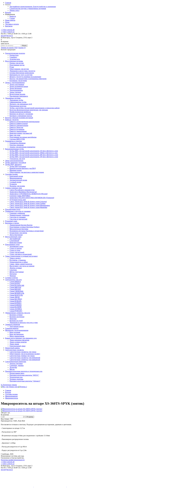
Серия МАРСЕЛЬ (16, 295)
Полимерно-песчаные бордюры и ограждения (27, 231)
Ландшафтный (15, 239)
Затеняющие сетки (16, 246)
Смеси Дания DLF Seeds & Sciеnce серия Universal (28, 201)
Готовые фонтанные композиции (22, 73)
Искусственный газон (13, 237)
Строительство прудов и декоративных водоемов (28, 8)
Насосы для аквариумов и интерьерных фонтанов (28, 79)
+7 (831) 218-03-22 (7, 32)
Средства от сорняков (18, 217)
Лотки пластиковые (17, 84)
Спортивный (14, 241)
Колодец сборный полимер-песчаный (19, 118)
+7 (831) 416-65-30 (7, 30)
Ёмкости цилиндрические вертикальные (24, 121)
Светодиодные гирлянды (14, 350)
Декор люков (14, 344)
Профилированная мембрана (20, 112)
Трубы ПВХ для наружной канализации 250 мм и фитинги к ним (34, 157)
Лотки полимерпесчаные (19, 86)
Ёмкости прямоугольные (19, 123)
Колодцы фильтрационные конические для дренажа (29, 110)
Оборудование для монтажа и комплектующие (27, 172)
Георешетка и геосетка (13, 141)
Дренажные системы (13, 98)
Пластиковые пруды (17, 65)
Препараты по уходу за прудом (21, 75)
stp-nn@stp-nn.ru (7, 36)
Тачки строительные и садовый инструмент (21, 256)
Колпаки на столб (16, 320)
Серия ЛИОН (15, 297)
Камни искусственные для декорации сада (21, 338)
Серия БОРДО (15, 283)
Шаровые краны (16, 170)
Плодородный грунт (12, 209)
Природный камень (12, 348)
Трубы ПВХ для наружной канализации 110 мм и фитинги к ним (34, 151)
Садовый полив (15, 182)
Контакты (8, 26)
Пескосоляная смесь (17, 373)
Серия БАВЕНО (16, 305)
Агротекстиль (15, 59)
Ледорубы (13, 367)
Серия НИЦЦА (15, 281)
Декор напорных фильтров (19, 340)
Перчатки (13, 274)
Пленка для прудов (17, 63)
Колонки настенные (17, 317)
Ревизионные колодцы (18, 106)
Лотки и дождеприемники (15, 82)
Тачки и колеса (15, 258)
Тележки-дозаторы (16, 379)
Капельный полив (16, 176)
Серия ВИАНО (15, 289)
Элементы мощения (12, 324)
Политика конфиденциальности (13, 460)
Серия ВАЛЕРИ (15, 307)
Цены (7, 22)
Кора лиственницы (17, 334)
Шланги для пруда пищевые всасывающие (25, 77)
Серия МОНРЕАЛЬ (17, 293)
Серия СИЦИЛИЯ (16, 291)
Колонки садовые (16, 315)
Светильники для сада (13, 280)
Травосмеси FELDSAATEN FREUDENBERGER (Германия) (32, 198)
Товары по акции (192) (9, 48)
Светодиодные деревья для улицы (22, 356)
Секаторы (13, 270)
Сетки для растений (17, 252)
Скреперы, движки (17, 365)
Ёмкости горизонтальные (19, 125)
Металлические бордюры (19, 229)
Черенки (13, 276)
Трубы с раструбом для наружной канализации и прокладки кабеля (34, 108)
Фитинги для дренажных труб (21, 104)
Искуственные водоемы (14, 61)
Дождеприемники (16, 90)
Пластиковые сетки (12, 244)
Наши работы (10, 20)
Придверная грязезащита (19, 96)
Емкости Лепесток (16, 127)
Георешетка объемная (17, 143)
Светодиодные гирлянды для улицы (23, 352)
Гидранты (13, 184)
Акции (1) (22, 48)
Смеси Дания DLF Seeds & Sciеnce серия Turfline (27, 203)
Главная (8, 3)
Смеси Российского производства (22, 190)
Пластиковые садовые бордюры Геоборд (24, 227)
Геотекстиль (14, 55)
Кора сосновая (15, 332)
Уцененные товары (9, 385)
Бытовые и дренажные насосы (21, 116)
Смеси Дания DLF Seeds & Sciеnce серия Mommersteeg (30, 205)
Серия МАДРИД (16, 299)
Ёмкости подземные (17, 129)
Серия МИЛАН (15, 287)
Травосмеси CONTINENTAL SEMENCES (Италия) (29, 194)
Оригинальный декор (17, 346)
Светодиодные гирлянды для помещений (25, 358)
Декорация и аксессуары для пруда (22, 71)
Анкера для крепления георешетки (22, 147)
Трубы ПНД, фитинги (13, 164)
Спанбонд (13, 57)
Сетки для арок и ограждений (21, 254)
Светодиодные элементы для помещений (25, 360)
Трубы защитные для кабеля (15, 162)
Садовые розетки (11, 278)
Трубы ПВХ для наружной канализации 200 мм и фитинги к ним (34, 155)
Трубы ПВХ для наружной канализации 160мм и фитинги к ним (34, 153)
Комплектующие (16, 242)
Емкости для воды (12, 120)
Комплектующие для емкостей (21, 133)
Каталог (8, 12)
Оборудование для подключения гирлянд (25, 354)
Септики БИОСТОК (17, 139)
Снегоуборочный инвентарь (15, 361)
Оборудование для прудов (19, 69)
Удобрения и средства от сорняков (18, 211)
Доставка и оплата (12, 24)
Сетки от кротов (16, 248)
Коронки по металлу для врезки (21, 114)
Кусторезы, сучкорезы (18, 260)
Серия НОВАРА (16, 301)
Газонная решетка (11, 328)
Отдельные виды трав (18, 200)
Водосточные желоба (17, 94)
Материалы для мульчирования (16, 330)
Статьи (12, 18)
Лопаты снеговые (16, 363)
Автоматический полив (18, 180)
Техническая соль (16, 377)
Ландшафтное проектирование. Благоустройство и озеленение (33, 6)
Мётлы (12, 369)
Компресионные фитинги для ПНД (23, 168)
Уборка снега (14, 10)
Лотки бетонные (16, 88)
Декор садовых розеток (18, 342)
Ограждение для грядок (18, 233)
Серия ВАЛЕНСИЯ (17, 285)
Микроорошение (16, 178)
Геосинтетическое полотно (15, 53)
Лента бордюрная (16, 235)
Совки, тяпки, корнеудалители (21, 264)
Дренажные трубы (16, 100)
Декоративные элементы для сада (17, 313)
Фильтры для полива (17, 186)
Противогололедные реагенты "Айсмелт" (25, 381)
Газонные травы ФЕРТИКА (20, 196)
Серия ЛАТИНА (16, 309)
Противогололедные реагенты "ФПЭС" (24, 375)
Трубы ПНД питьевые (18, 166)
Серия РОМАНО (16, 311)
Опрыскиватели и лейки (19, 262)
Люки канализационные (14, 161)
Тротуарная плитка (17, 326)
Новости (13, 16)
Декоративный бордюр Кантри (21, 225)
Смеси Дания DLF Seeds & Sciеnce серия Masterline (28, 207)
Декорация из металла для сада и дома (24, 322)
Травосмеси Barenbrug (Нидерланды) (23, 192)
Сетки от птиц (15, 250)
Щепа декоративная (17, 336)
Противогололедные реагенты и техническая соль (23, 371)
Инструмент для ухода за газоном (22, 266)
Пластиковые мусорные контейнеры (23, 137)
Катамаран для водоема (18, 81)
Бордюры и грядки (12, 223)
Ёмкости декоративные (18, 131)
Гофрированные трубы (18, 102)
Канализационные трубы (14, 149)
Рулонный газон (11, 221)
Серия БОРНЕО (15, 303)
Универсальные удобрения (19, 215)
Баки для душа (15, 135)
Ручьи (12, 67)
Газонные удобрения (17, 213)
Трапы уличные (15, 92)
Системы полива (11, 174)
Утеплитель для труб (17, 159)
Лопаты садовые (16, 268)
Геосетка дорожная (16, 145)
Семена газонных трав (13, 188)
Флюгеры (13, 319)
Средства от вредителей (18, 219)
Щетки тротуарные (17, 272)
